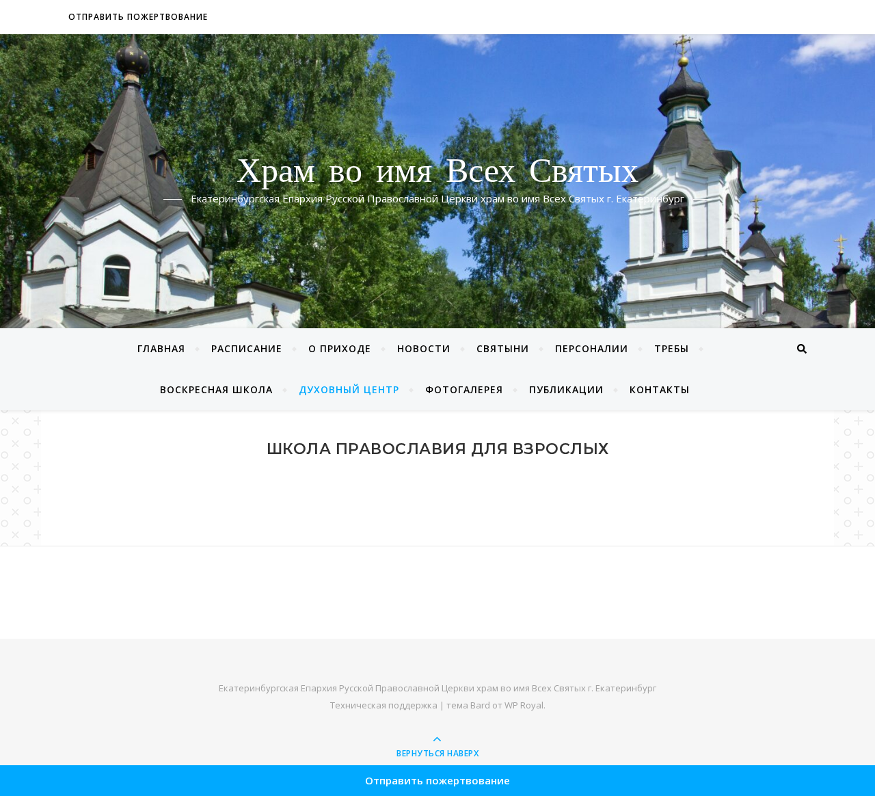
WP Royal (523, 705)
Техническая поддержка (384, 705)
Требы (671, 348)
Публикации (566, 389)
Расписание (246, 348)
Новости (423, 348)
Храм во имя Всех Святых (437, 173)
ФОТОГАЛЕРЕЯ (464, 389)
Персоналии (591, 348)
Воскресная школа (216, 389)
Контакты (660, 389)
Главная (161, 348)
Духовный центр (349, 389)
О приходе (339, 348)
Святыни (502, 348)
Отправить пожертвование (138, 17)
